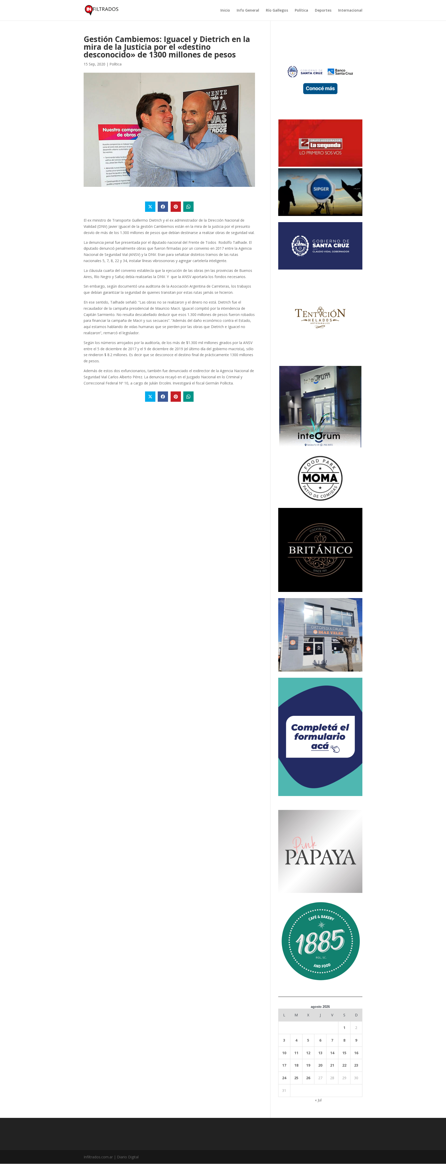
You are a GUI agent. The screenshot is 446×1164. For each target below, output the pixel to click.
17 (284, 1065)
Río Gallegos (277, 11)
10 (284, 1052)
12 (308, 1052)
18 (296, 1065)
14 (332, 1052)
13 (320, 1052)
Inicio (225, 11)
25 (296, 1077)
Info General (248, 11)
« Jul (318, 1100)
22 (344, 1065)
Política (301, 11)
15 (344, 1052)
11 (296, 1052)
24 (284, 1077)
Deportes (323, 11)
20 (320, 1065)
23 (356, 1065)
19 (308, 1065)
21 (332, 1065)
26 (308, 1077)
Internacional (350, 11)
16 (356, 1052)
